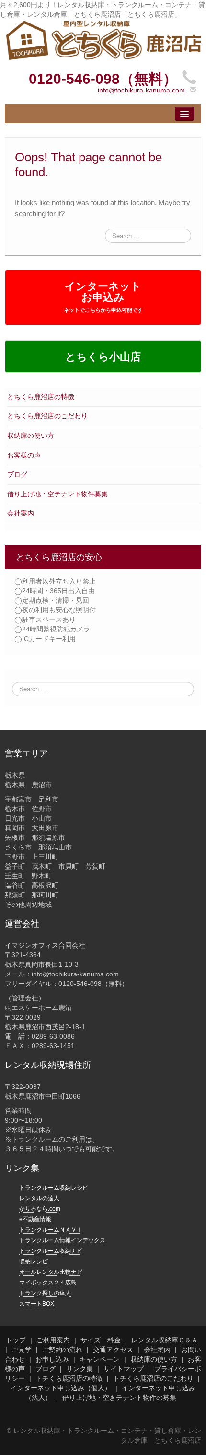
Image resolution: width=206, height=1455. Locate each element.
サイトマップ (123, 1369)
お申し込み (52, 1359)
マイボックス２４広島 (48, 1282)
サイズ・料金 (100, 1340)
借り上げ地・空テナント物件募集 (57, 494)
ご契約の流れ (62, 1349)
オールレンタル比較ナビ (50, 1272)
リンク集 (79, 1369)
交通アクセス (113, 1349)
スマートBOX (36, 1303)
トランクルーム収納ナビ (50, 1251)
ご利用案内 (53, 1340)
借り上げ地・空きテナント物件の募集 (119, 1397)
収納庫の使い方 (30, 435)
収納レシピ (33, 1261)
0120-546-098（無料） (103, 79)
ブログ (17, 474)
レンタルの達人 (39, 1198)
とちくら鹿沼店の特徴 (40, 397)
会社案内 (20, 513)
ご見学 (21, 1349)
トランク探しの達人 (45, 1293)
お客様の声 (24, 455)
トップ (16, 1340)
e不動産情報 (35, 1219)
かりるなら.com (39, 1208)
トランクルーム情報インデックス (62, 1240)
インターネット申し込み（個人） (61, 1388)
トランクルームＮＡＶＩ (50, 1229)
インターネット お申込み (103, 296)
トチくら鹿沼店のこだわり (153, 1378)
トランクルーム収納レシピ (53, 1187)
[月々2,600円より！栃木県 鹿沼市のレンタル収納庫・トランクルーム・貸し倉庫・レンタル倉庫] (103, 40)
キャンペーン (100, 1359)
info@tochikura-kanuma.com (141, 90)
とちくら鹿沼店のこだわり (47, 416)
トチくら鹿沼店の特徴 (69, 1378)
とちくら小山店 (103, 357)
